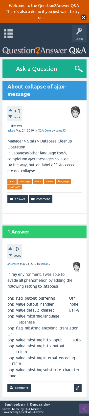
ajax (12, 181)
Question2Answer (31, 412)
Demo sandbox (40, 404)
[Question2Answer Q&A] (44, 48)
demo (36, 11)
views (49, 181)
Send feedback (15, 404)
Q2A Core (44, 130)
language (63, 181)
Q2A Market (32, 409)
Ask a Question (36, 68)
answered (13, 263)
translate (14, 186)
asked (11, 130)
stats (38, 181)
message (25, 181)
